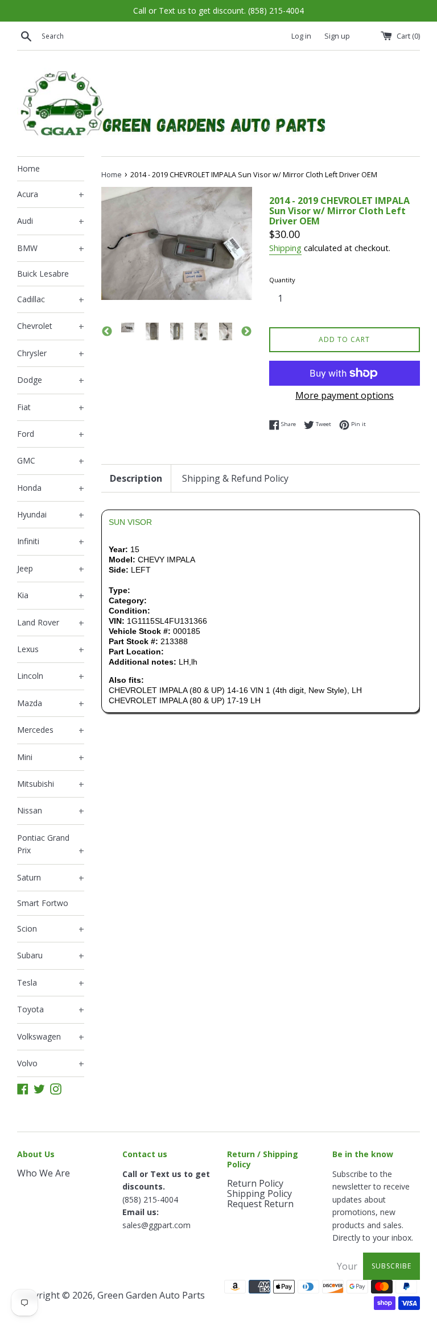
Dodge (50, 380)
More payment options (344, 395)
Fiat (50, 408)
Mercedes (50, 730)
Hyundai (50, 515)
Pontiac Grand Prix (50, 844)
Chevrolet (50, 326)
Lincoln (50, 676)
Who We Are (43, 1173)
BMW (50, 249)
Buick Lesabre (43, 273)
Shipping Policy (259, 1193)
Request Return (260, 1203)
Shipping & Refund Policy (235, 478)
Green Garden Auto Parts (151, 1295)
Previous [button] (107, 331)
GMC (50, 461)
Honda (50, 488)
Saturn (50, 878)
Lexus (50, 650)
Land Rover (50, 623)
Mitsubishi (50, 784)
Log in (301, 36)
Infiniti (50, 542)
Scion (50, 929)
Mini (50, 758)
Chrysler (50, 354)
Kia (50, 596)
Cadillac (50, 300)
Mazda (50, 704)
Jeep (50, 569)
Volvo (50, 1064)
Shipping (285, 247)
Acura (50, 195)
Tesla (50, 983)
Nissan (50, 811)
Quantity (282, 280)
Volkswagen (50, 1037)
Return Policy (255, 1183)
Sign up (337, 36)
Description (136, 478)
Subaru (50, 956)
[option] (128, 327)
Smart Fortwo (42, 903)
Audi (50, 221)
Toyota (50, 1010)
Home (28, 168)
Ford (50, 434)
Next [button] (246, 331)
